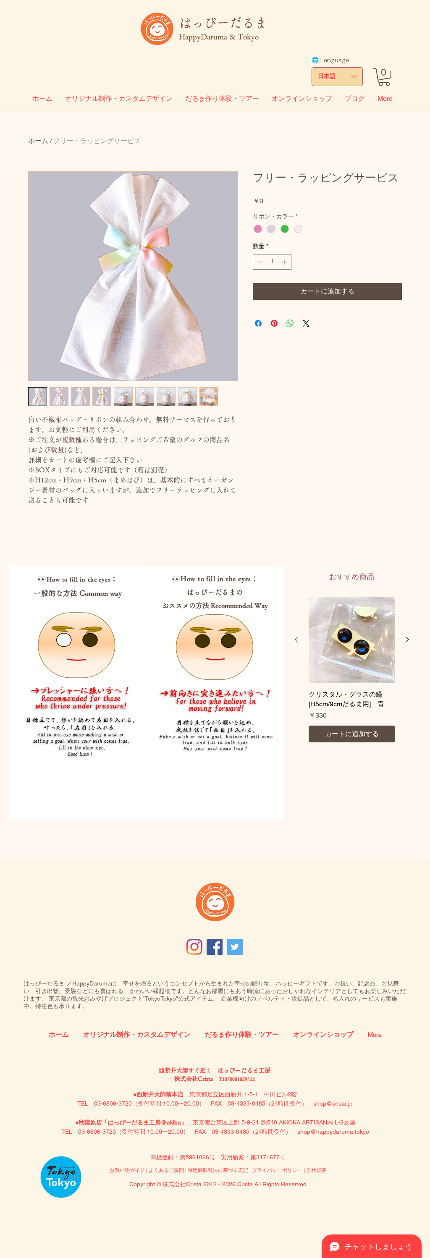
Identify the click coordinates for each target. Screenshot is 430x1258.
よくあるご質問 (167, 1170)
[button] (384, 77)
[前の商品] (296, 639)
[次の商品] (407, 639)
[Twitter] (235, 947)
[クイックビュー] (352, 640)
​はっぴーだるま (223, 22)
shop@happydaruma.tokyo (333, 1131)
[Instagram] (194, 947)
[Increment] (285, 261)
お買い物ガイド (127, 1170)
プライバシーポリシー (277, 1170)
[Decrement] (259, 261)
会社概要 (316, 1170)
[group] (351, 669)
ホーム (38, 141)
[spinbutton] (272, 261)
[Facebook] (215, 947)
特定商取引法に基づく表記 (218, 1170)
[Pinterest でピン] (274, 323)
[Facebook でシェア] (258, 323)
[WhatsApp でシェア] (290, 323)
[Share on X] (306, 323)
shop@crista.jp (333, 1103)
